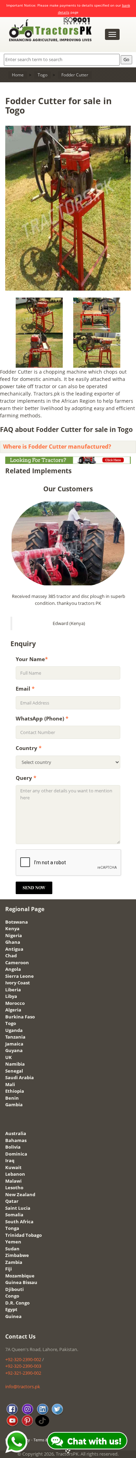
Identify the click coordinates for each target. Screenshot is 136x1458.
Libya (11, 996)
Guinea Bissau (21, 1282)
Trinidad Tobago (23, 1235)
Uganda (14, 1030)
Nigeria (13, 935)
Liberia (13, 989)
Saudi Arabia (19, 1077)
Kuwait (13, 1167)
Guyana (14, 1050)
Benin (12, 1098)
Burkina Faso (20, 1017)
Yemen (13, 1242)
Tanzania (15, 1037)
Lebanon (15, 1174)
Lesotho (14, 1187)
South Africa (19, 1221)
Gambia (14, 1104)
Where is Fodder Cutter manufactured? (57, 446)
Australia (15, 1133)
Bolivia (13, 1147)
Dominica (16, 1154)
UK (8, 1057)
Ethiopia (14, 1091)
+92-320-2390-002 (23, 1359)
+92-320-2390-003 (23, 1366)
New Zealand (20, 1194)
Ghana (12, 942)
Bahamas (16, 1140)
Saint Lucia (17, 1208)
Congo (12, 1296)
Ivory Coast (17, 983)
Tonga (12, 1228)
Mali (10, 1084)
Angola (13, 969)
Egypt (11, 1309)
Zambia (13, 1262)
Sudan (12, 1248)
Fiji (8, 1269)
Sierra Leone (19, 976)
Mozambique (20, 1276)
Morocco (15, 1003)
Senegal (14, 1071)
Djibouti (14, 1289)
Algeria (13, 1010)
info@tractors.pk (22, 1386)
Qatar (11, 1201)
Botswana (16, 922)
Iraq (9, 1160)
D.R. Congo (17, 1303)
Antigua (14, 949)
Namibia (15, 1064)
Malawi (13, 1181)
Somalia (14, 1214)
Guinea (13, 1316)
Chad (11, 955)
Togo (10, 1023)
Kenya (12, 928)
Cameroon (17, 962)
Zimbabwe (17, 1255)
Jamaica (14, 1044)
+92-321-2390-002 (23, 1373)
